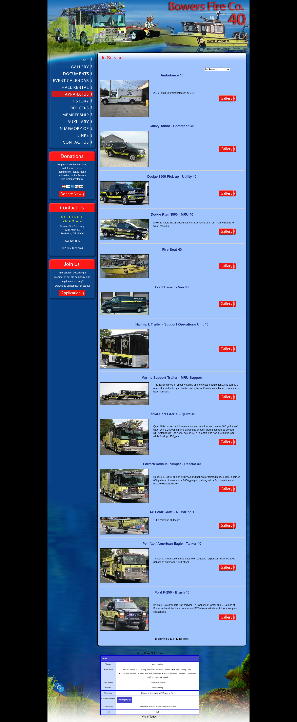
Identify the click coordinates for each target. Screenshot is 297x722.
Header (108, 688)
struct (104, 658)
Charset (108, 664)
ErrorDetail (108, 670)
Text (108, 712)
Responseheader (108, 698)
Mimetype (108, 693)
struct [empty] (124, 700)
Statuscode (108, 707)
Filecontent (108, 682)
